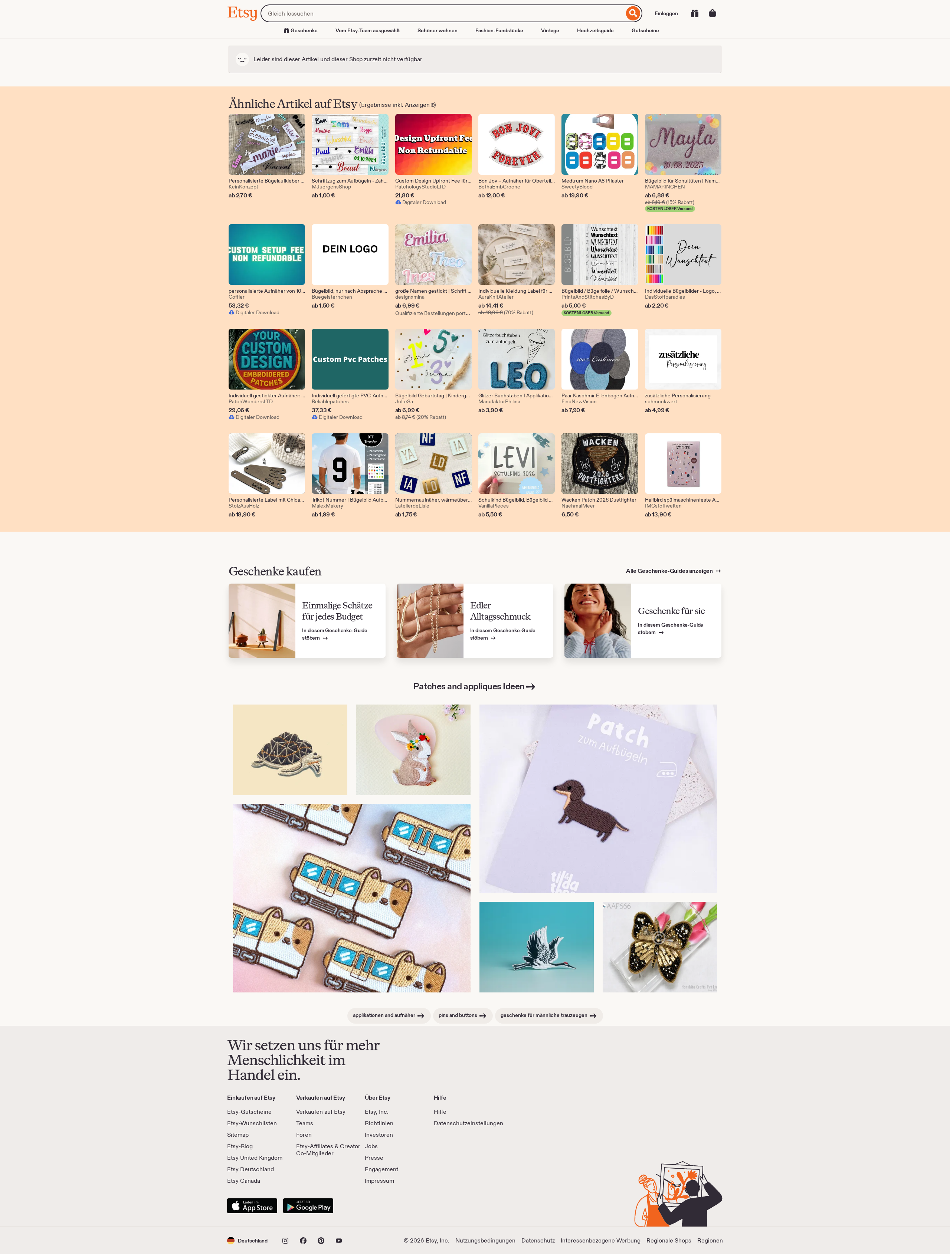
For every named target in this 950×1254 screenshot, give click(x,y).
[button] (247, 1240)
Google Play (308, 1205)
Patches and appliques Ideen (469, 686)
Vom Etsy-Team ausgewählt (367, 30)
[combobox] (442, 13)
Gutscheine (645, 30)
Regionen (710, 1240)
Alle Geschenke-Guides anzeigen (670, 570)
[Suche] (633, 13)
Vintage (550, 30)
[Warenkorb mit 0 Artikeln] (712, 13)
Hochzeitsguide (595, 30)
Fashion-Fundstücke (499, 30)
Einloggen (666, 13)
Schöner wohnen (437, 30)
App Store (252, 1205)
